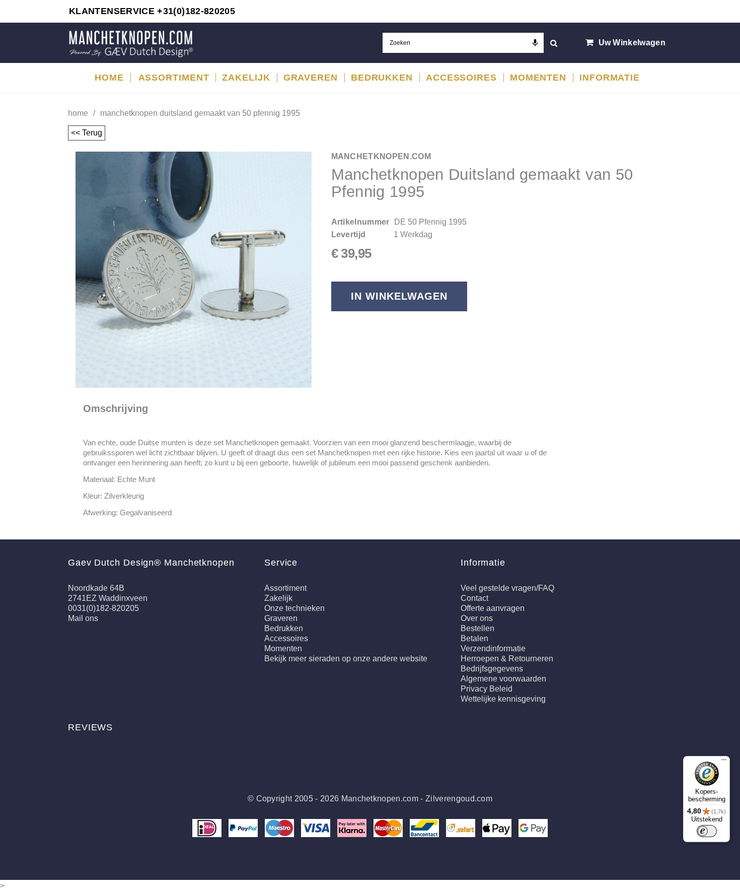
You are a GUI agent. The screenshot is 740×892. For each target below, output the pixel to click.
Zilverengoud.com (458, 798)
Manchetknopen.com (379, 798)
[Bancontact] (425, 827)
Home (78, 113)
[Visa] (316, 827)
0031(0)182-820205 (103, 608)
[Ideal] (208, 827)
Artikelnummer (360, 222)
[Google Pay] (533, 827)
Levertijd (348, 234)
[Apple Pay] (497, 827)
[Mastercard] (389, 827)
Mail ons (83, 618)
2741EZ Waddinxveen (107, 598)
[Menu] (724, 762)
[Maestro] (280, 827)
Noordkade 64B (96, 588)
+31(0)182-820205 (196, 11)
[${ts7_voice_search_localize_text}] (535, 43)
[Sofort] (461, 827)
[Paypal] (244, 827)
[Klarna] (352, 827)
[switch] (707, 831)
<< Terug (86, 132)
